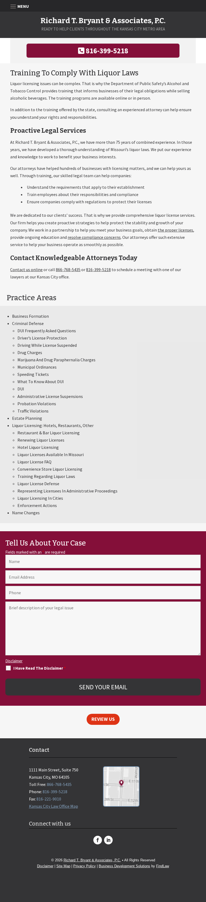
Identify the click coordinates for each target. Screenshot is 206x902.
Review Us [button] (103, 719)
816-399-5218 (107, 50)
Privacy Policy (84, 866)
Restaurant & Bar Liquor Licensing (48, 432)
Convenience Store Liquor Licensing (49, 469)
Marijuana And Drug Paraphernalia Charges (56, 359)
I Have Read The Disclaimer (39, 668)
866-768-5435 (68, 269)
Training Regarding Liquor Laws (46, 476)
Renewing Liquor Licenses (40, 440)
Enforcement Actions (37, 505)
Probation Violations (36, 403)
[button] (200, 863)
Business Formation (30, 316)
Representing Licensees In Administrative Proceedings (67, 491)
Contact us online (26, 269)
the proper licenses (175, 230)
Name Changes (26, 512)
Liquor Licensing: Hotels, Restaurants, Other (53, 425)
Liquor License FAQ (34, 461)
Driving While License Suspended (47, 345)
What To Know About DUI (40, 381)
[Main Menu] (103, 6)
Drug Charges (29, 352)
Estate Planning (27, 418)
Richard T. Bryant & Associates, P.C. (92, 860)
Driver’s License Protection (42, 338)
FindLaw (162, 866)
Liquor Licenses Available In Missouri (50, 454)
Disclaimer (14, 660)
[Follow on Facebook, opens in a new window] (97, 840)
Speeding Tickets (33, 374)
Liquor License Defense (38, 483)
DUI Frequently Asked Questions (46, 330)
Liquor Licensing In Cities (40, 498)
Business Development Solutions (124, 866)
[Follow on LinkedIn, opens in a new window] (108, 840)
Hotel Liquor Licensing (38, 447)
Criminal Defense (28, 323)
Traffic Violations (33, 411)
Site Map (63, 866)
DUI (20, 388)
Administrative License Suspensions (50, 396)
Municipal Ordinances (37, 367)
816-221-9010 (48, 799)
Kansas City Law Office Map (53, 806)
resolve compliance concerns (94, 237)
